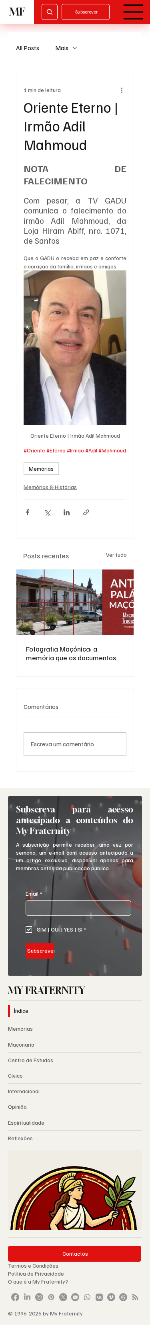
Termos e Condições (33, 1265)
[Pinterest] (51, 1297)
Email (34, 893)
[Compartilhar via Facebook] (27, 512)
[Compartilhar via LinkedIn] (66, 512)
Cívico (15, 1075)
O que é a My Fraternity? (38, 1281)
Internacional (24, 1091)
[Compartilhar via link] (86, 512)
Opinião (17, 1106)
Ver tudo (116, 554)
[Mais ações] (121, 89)
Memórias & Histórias (50, 486)
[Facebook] (15, 1297)
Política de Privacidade (36, 1273)
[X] (63, 1297)
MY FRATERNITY (46, 990)
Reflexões (20, 1138)
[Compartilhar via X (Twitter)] (47, 512)
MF (17, 12)
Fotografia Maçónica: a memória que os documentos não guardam (71, 653)
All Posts (27, 48)
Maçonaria (21, 1044)
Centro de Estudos (30, 1060)
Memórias (41, 468)
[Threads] (123, 1297)
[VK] (99, 1297)
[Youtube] (75, 1297)
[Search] (50, 12)
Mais (61, 48)
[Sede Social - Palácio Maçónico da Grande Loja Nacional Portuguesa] (75, 602)
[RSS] (135, 1297)
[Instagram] (39, 1297)
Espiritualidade (26, 1122)
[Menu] (134, 12)
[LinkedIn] (27, 1297)
